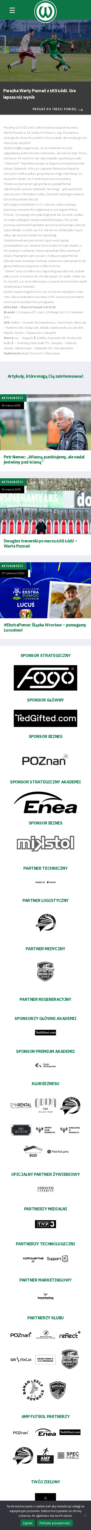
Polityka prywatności (54, 1523)
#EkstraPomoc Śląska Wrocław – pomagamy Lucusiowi (45, 627)
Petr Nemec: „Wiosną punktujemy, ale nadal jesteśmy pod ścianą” (44, 459)
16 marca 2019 (11, 489)
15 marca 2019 (11, 405)
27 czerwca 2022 (13, 573)
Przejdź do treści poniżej (55, 109)
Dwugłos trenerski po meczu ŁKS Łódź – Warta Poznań (40, 543)
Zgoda (27, 1523)
